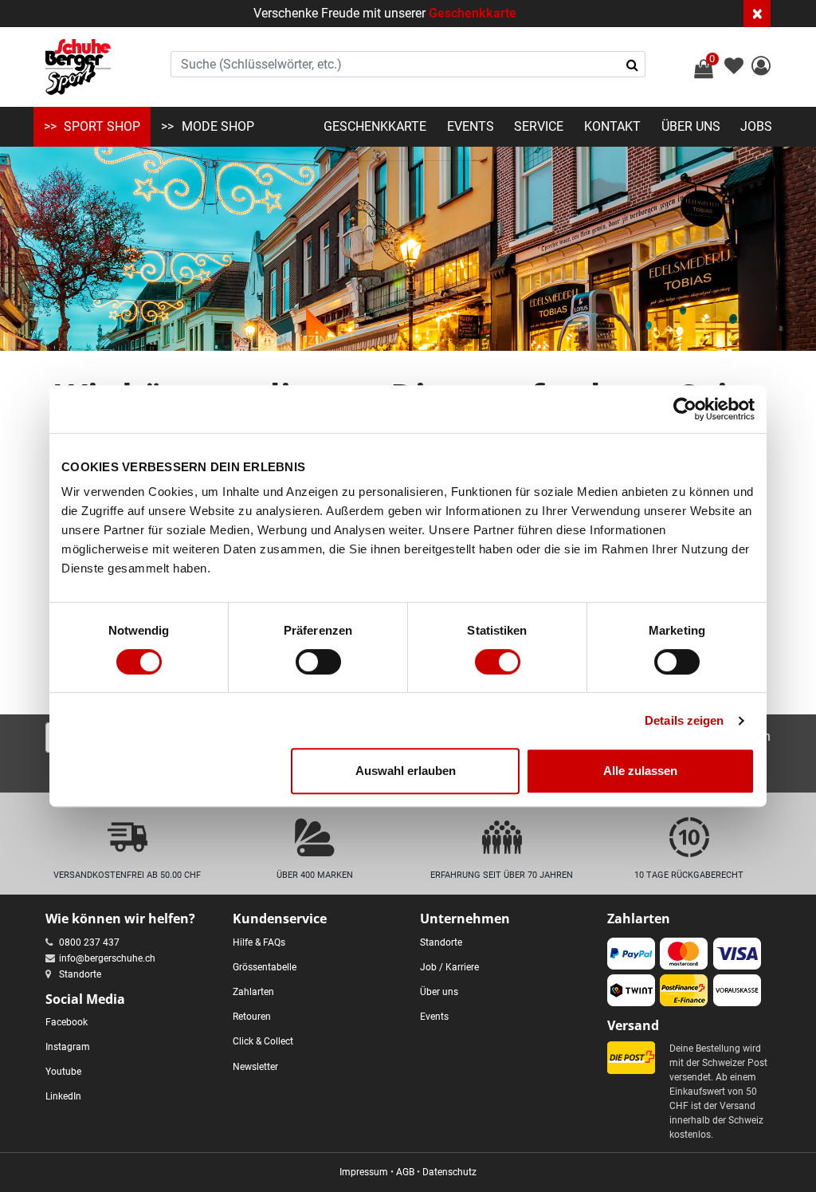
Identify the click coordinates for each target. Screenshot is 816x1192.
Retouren (252, 1016)
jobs (756, 126)
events (470, 126)
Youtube (63, 1071)
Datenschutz (449, 1172)
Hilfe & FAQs (259, 942)
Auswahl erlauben (405, 770)
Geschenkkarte (472, 13)
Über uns (439, 991)
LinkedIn (63, 1096)
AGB (405, 1172)
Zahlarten (253, 991)
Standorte (80, 974)
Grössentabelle (264, 967)
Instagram (67, 1046)
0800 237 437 (89, 942)
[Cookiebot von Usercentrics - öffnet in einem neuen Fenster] (685, 409)
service (538, 126)
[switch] (318, 662)
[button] (761, 68)
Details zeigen (684, 720)
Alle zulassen (640, 770)
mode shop (218, 126)
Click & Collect (263, 1041)
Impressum (363, 1172)
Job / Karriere (449, 967)
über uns (690, 126)
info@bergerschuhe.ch (107, 958)
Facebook (66, 1022)
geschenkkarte (375, 126)
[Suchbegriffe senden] (632, 64)
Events (434, 1016)
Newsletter (255, 1066)
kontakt (612, 126)
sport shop (102, 126)
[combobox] (408, 64)
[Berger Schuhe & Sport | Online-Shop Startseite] (78, 67)
